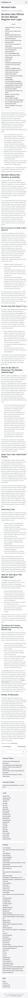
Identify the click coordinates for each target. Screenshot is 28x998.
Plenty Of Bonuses (9, 51)
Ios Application (8, 77)
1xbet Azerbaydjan (7, 857)
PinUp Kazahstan (7, 939)
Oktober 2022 (6, 818)
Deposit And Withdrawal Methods (13, 62)
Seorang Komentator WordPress (10, 785)
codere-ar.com (6, 888)
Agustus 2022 (6, 822)
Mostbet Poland (6, 920)
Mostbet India (6, 911)
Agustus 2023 (6, 799)
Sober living (5, 950)
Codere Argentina (7, 883)
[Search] (23, 752)
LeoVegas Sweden (7, 903)
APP (4, 874)
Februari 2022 (6, 833)
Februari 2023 (6, 811)
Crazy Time (8, 61)
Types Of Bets (8, 59)
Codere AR (5, 881)
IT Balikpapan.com (6, 2)
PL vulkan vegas (7, 944)
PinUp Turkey (6, 942)
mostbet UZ (5, 926)
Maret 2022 (5, 831)
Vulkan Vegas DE (7, 961)
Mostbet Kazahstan (7, 913)
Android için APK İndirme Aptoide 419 (12, 872)
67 (3, 870)
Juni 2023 (5, 803)
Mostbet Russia (6, 922)
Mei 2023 (5, 805)
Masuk (4, 981)
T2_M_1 (5, 952)
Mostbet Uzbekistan (7, 927)
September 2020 (7, 838)
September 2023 (7, 798)
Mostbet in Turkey (7, 909)
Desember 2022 (6, 814)
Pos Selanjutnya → (22, 746)
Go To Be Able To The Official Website (14, 100)
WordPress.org (6, 987)
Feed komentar (6, 985)
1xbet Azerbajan (7, 855)
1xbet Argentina (6, 853)
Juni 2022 (5, 825)
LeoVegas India (6, 899)
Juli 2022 (5, 824)
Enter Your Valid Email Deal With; (13, 40)
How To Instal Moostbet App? (12, 53)
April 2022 (5, 829)
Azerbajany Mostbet (7, 875)
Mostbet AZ (5, 905)
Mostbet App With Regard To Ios (13, 34)
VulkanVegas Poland (8, 965)
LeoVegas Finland (7, 898)
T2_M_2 (5, 953)
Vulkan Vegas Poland (8, 963)
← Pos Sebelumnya (6, 746)
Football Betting (9, 79)
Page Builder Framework (16, 995)
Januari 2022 (6, 835)
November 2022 (6, 816)
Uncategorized (6, 959)
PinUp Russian (6, 940)
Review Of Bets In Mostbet (11, 98)
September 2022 (7, 820)
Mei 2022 (5, 827)
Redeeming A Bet (9, 42)
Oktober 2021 (6, 837)
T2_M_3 (5, 955)
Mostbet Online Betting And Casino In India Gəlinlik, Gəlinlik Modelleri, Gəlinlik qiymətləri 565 (14, 916)
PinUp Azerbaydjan (7, 935)
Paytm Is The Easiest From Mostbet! (14, 75)
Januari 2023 (6, 812)
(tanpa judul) (6, 768)
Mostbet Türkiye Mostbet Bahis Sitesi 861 (13, 924)
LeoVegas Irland (7, 901)
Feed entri (5, 983)
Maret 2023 (5, 809)
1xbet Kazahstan (7, 859)
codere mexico (6, 886)
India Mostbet (6, 892)
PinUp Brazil (6, 937)
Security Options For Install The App (14, 85)
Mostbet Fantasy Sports (11, 74)
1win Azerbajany (7, 847)
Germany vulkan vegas (8, 890)
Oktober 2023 (6, 796)
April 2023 (5, 807)
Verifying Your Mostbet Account (12, 68)
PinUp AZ (5, 933)
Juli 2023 (5, 801)
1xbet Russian (6, 860)
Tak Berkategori (14, 743)
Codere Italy (6, 885)
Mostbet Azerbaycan (8, 907)
